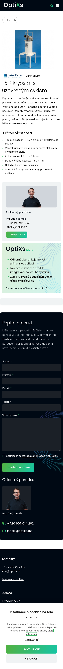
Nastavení (31, 640)
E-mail (5, 388)
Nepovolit (32, 658)
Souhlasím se (32, 455)
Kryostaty (11, 20)
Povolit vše (32, 649)
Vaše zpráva (9, 415)
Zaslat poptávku (16, 234)
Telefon (6, 401)
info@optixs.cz (11, 571)
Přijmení (6, 375)
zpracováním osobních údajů (40, 455)
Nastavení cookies (13, 579)
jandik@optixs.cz (16, 226)
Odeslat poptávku (18, 467)
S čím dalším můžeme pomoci (24, 288)
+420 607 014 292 (18, 222)
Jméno (6, 361)
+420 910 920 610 (13, 566)
